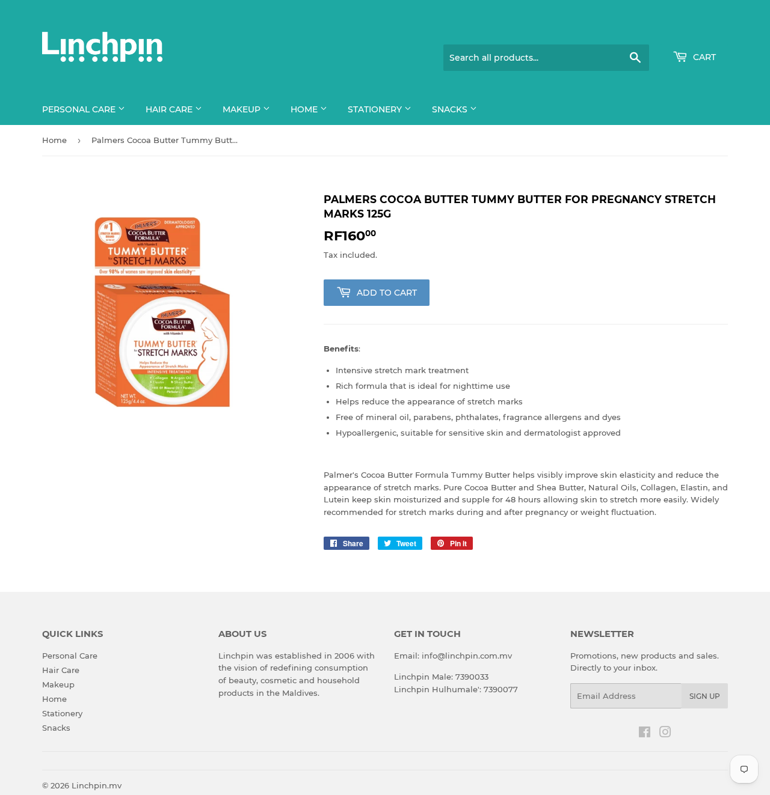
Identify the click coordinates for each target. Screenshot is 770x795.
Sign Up (704, 696)
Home (305, 109)
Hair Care (170, 109)
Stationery (376, 109)
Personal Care (80, 109)
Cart (703, 57)
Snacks (451, 109)
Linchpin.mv (97, 785)
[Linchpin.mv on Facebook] (644, 734)
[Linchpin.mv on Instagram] (665, 734)
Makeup (243, 109)
